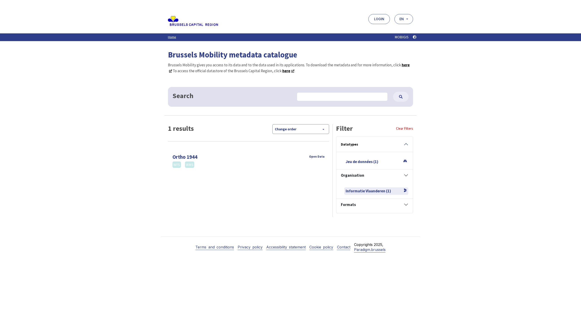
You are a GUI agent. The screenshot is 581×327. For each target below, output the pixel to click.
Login (379, 19)
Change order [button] (285, 129)
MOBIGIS (402, 37)
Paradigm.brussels (370, 249)
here (286, 70)
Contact (343, 247)
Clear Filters (404, 128)
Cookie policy (321, 247)
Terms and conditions (214, 247)
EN (401, 19)
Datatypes (349, 144)
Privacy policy (250, 247)
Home (172, 37)
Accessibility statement (286, 247)
